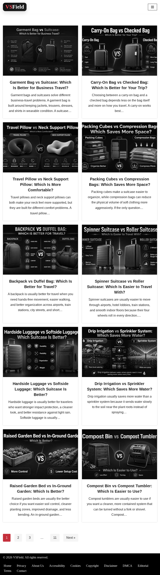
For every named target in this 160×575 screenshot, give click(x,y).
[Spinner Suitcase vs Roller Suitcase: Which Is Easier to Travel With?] (119, 250)
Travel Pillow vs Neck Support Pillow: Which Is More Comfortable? (40, 184)
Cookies (75, 565)
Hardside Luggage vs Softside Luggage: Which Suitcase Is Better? (40, 389)
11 (55, 537)
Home (7, 565)
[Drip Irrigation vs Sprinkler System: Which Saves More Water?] (119, 352)
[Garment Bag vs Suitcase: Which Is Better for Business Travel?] (40, 51)
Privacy (21, 565)
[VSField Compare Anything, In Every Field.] (15, 7)
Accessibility (57, 565)
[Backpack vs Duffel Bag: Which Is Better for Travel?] (40, 250)
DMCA (127, 565)
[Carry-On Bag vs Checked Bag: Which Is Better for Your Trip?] (119, 51)
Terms (7, 570)
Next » (70, 537)
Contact (21, 570)
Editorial (143, 565)
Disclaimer (110, 565)
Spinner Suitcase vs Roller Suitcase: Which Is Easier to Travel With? (119, 286)
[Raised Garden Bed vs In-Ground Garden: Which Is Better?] (40, 454)
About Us (38, 565)
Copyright (92, 565)
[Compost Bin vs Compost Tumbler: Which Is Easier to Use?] (119, 454)
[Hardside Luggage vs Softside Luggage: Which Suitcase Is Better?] (40, 352)
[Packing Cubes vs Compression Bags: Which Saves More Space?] (119, 147)
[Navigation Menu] (152, 7)
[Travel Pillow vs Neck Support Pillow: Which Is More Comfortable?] (40, 147)
